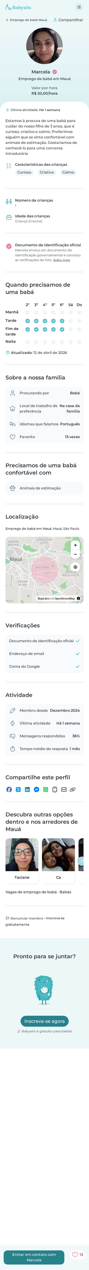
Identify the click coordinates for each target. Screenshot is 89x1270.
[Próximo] (81, 861)
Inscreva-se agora (44, 1021)
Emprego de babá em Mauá (44, 79)
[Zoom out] (75, 554)
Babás (65, 892)
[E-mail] (64, 789)
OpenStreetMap (65, 598)
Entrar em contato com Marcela (34, 1257)
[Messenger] (36, 789)
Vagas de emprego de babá (31, 892)
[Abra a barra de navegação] (79, 7)
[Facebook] (9, 789)
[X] (18, 789)
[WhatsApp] (45, 789)
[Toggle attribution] (78, 598)
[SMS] (54, 789)
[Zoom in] (75, 545)
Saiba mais (61, 260)
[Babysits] (18, 7)
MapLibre (44, 598)
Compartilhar (70, 20)
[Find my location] (75, 566)
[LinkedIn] (27, 789)
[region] (44, 570)
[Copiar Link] (72, 789)
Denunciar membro (26, 918)
